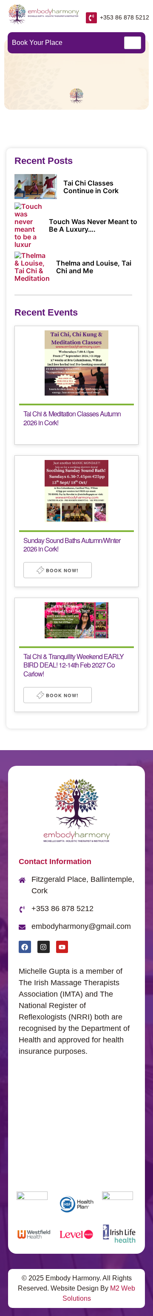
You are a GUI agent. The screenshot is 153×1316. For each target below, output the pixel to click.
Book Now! (61, 570)
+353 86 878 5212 (124, 17)
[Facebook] (25, 947)
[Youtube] (62, 947)
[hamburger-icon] (132, 42)
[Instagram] (43, 947)
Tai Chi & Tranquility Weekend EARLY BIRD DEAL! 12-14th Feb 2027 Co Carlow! (73, 665)
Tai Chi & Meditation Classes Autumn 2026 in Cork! (72, 418)
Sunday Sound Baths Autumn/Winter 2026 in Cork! (71, 544)
